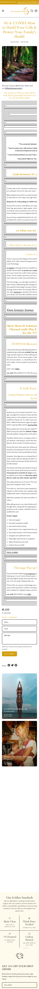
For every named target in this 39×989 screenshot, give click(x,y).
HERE (29, 594)
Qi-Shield (10, 268)
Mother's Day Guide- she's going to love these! (19, 757)
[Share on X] (12, 665)
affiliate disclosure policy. (13, 88)
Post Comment (9, 654)
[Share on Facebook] (8, 665)
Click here (17, 292)
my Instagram (30, 573)
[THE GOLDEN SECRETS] (19, 11)
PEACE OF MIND (12, 552)
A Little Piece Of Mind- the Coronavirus (15, 710)
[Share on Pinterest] (15, 665)
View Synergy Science (20, 310)
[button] (31, 10)
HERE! (17, 369)
